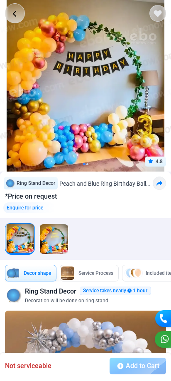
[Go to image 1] (84, 164)
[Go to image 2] (87, 164)
